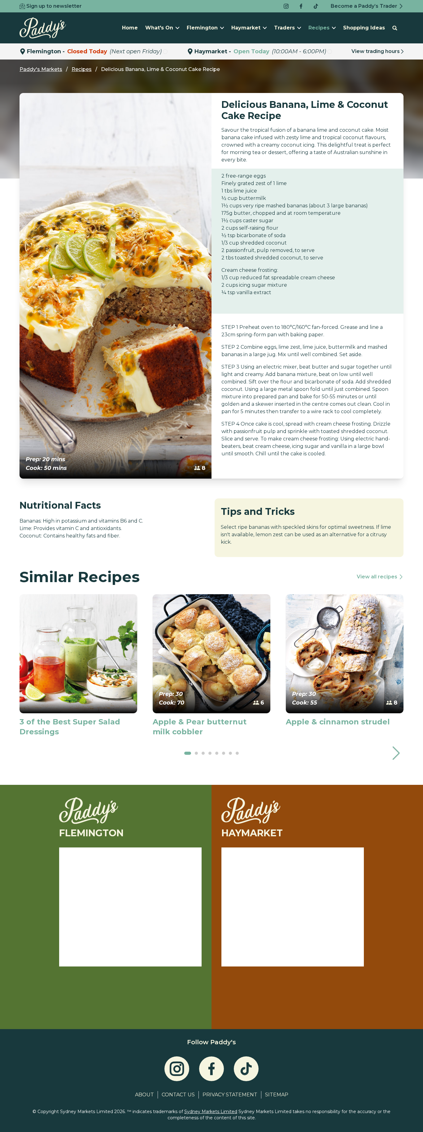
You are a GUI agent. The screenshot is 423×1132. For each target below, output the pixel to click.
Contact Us (178, 1095)
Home (130, 28)
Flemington (202, 28)
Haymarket (245, 28)
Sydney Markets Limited (210, 1111)
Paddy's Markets (41, 69)
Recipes (318, 28)
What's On (159, 28)
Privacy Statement (230, 1095)
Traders (284, 28)
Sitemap (276, 1095)
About (144, 1095)
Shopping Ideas (364, 28)
